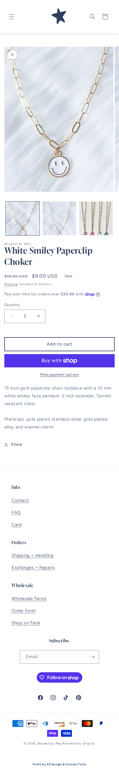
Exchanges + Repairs (33, 567)
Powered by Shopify (79, 743)
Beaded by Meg (50, 743)
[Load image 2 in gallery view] (59, 218)
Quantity (12, 305)
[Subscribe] (92, 657)
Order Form (24, 610)
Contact (20, 500)
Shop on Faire (26, 622)
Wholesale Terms (29, 598)
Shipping (11, 284)
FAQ (16, 512)
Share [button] (17, 444)
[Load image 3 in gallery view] (96, 218)
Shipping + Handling (32, 555)
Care (16, 524)
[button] (11, 16)
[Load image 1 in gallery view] (23, 218)
